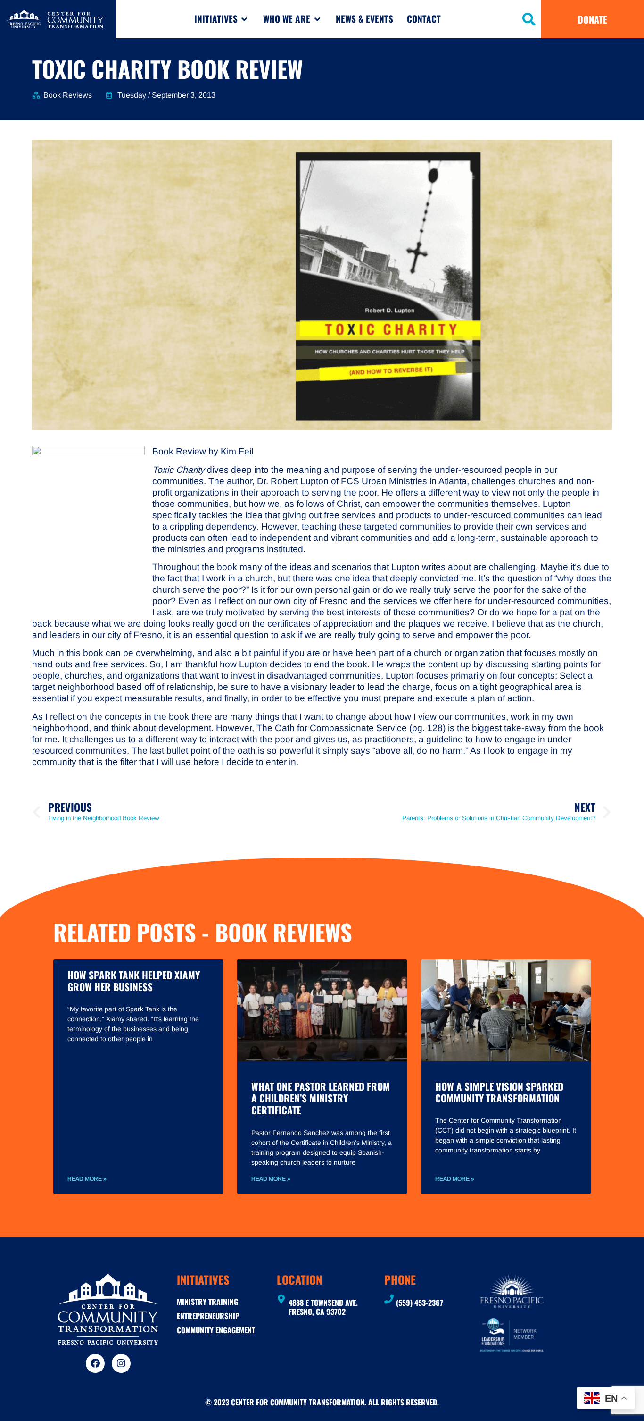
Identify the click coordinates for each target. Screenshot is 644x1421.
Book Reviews (67, 95)
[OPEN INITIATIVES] (244, 19)
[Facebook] (95, 1363)
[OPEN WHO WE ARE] (317, 19)
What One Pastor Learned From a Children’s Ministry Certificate (320, 1098)
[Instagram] (121, 1363)
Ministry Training (207, 1301)
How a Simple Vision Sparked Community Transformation (499, 1092)
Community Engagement (216, 1330)
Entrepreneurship (208, 1315)
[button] (529, 19)
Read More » (87, 1179)
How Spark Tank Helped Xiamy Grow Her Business (133, 980)
